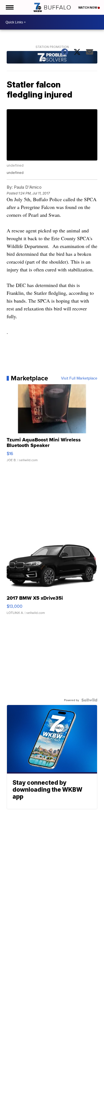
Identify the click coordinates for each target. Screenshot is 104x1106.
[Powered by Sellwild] (89, 700)
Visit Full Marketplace (79, 378)
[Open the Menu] (9, 7)
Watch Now (88, 7)
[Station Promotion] (52, 58)
